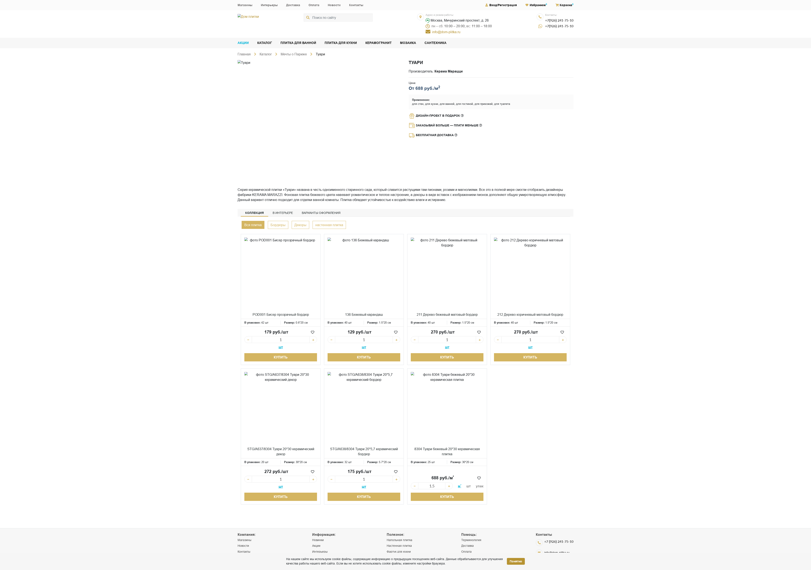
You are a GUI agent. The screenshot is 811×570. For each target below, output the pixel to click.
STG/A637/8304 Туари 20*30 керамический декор (280, 451)
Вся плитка (253, 225)
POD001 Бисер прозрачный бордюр (281, 314)
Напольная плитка (399, 540)
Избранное (538, 5)
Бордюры (278, 225)
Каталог (264, 43)
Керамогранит (378, 43)
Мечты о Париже (294, 54)
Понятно (516, 561)
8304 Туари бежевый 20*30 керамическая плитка (447, 451)
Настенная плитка (399, 545)
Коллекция (254, 213)
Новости (334, 5)
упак (479, 486)
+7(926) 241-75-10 (559, 20)
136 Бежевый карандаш (364, 314)
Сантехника (435, 43)
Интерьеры (269, 5)
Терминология (471, 540)
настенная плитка (329, 225)
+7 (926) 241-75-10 (558, 541)
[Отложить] (312, 332)
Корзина (566, 5)
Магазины (245, 5)
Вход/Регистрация (503, 5)
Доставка (293, 5)
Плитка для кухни (341, 43)
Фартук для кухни (399, 551)
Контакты (356, 5)
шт (281, 347)
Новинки (318, 540)
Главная (244, 54)
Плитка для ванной (298, 43)
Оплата (314, 5)
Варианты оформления (321, 213)
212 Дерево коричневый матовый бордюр (530, 314)
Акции (243, 43)
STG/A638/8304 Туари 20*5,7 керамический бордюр (364, 451)
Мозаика (408, 43)
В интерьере (283, 213)
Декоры (300, 225)
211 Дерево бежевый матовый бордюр (447, 314)
